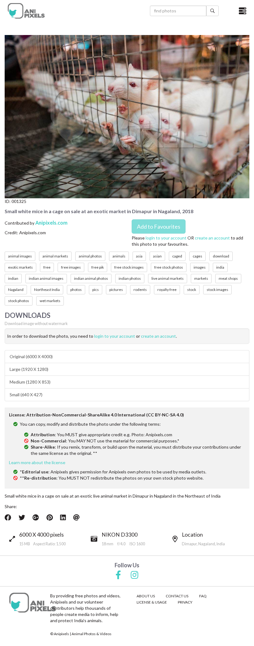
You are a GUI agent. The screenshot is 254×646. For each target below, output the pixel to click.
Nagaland (16, 289)
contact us (177, 596)
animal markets (55, 256)
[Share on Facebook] (8, 517)
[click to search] (212, 11)
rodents (140, 289)
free (46, 267)
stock (191, 289)
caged (177, 256)
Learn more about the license (37, 462)
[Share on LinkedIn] (63, 517)
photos (76, 289)
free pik (97, 267)
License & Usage (152, 602)
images (200, 267)
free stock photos (168, 267)
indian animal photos (91, 278)
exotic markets (20, 267)
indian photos (130, 278)
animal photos (90, 256)
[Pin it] (49, 517)
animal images (20, 256)
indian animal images (46, 278)
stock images (217, 289)
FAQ (203, 596)
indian (13, 278)
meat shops (228, 278)
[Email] (76, 517)
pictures (116, 289)
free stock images (129, 267)
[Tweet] (22, 517)
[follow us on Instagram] (134, 575)
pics (95, 289)
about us (146, 596)
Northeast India (47, 289)
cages (197, 256)
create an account (212, 237)
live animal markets (167, 278)
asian (157, 256)
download (221, 256)
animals (118, 256)
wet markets (50, 300)
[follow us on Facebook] (118, 575)
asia (139, 256)
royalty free (167, 289)
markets (201, 278)
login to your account (166, 237)
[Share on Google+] (36, 517)
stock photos (18, 300)
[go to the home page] (26, 11)
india (220, 267)
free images (71, 267)
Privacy (185, 602)
